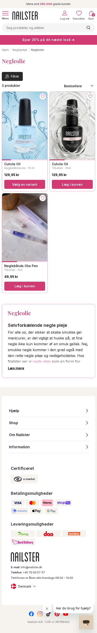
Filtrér (15, 76)
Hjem (5, 49)
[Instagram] (40, 614)
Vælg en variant (24, 184)
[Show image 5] (42, 159)
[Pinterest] (57, 614)
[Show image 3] (24, 159)
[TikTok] (48, 614)
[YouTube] (65, 614)
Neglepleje (19, 49)
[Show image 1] (6, 159)
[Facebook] (31, 614)
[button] (48, 411)
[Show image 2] (15, 159)
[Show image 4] (33, 159)
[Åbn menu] (5, 13)
